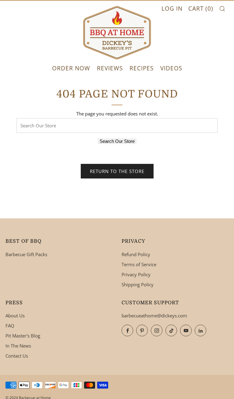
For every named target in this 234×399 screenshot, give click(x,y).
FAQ (9, 326)
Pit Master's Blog (22, 336)
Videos (171, 68)
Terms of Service (139, 264)
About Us (15, 315)
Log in (172, 8)
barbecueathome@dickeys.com (154, 315)
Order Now (71, 68)
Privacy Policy (136, 274)
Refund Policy (136, 254)
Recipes (141, 68)
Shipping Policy (138, 284)
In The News (18, 346)
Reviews (110, 68)
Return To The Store (117, 171)
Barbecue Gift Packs (26, 254)
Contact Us (16, 356)
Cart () (200, 8)
